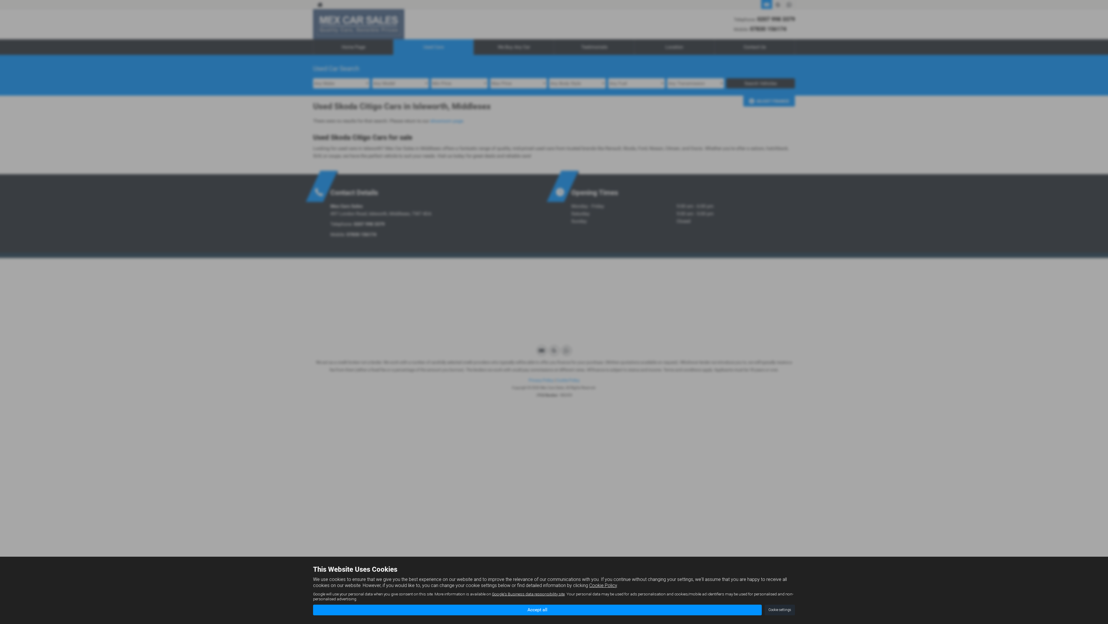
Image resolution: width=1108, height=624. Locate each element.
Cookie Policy (603, 585)
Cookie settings (779, 610)
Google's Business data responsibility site (528, 594)
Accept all (537, 609)
